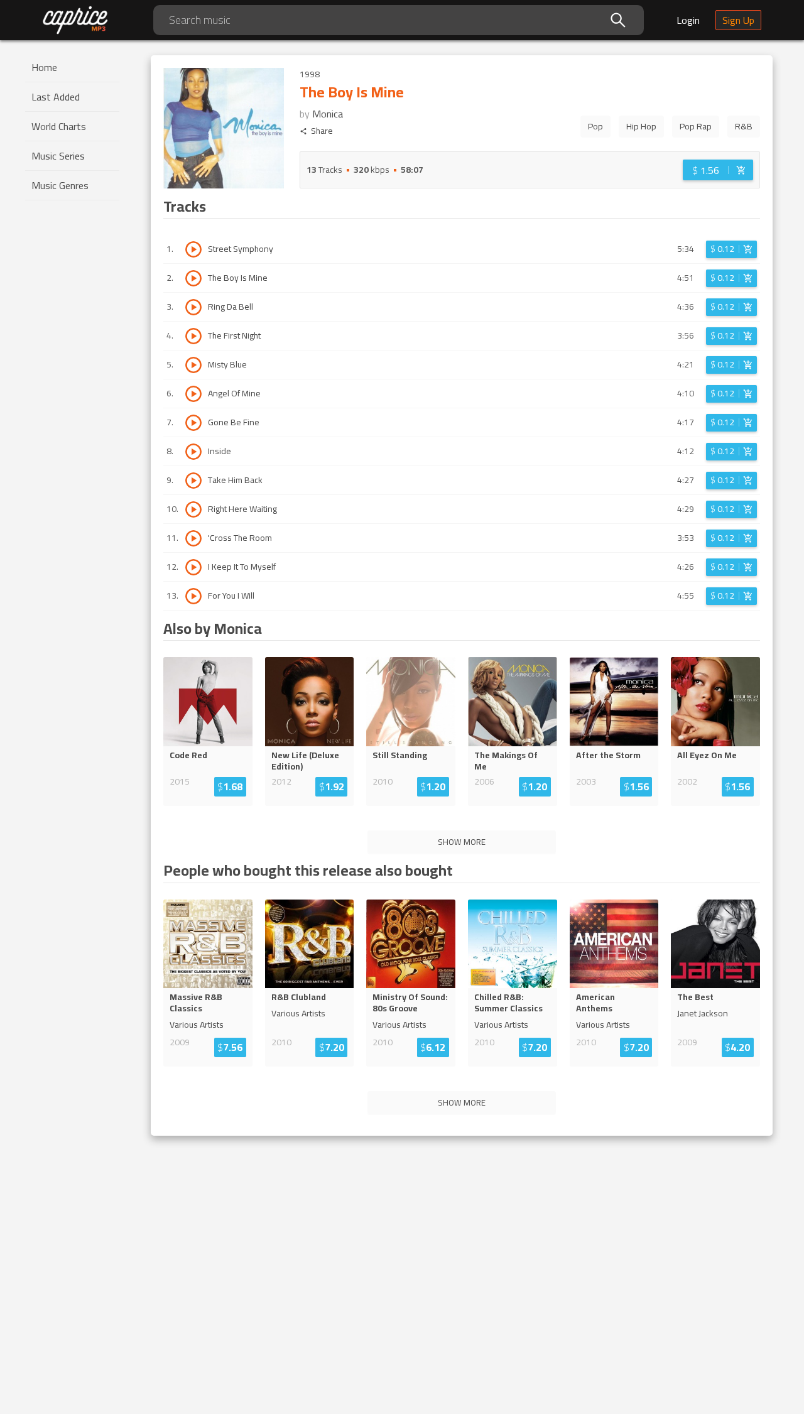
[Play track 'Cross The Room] (193, 538)
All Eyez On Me (707, 755)
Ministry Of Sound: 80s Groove (410, 1002)
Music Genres (60, 185)
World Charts (58, 126)
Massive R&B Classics (196, 1002)
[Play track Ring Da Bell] (193, 307)
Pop (595, 126)
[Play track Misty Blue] (193, 365)
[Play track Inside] (193, 451)
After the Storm (608, 755)
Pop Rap (696, 126)
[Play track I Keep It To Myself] (193, 567)
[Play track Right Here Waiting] (193, 509)
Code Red (188, 755)
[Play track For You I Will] (193, 596)
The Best (695, 997)
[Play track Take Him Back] (193, 480)
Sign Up (738, 20)
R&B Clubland (298, 997)
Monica (327, 113)
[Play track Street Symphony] (193, 249)
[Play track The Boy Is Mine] (193, 278)
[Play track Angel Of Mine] (193, 394)
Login (688, 20)
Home (44, 67)
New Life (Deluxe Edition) (305, 760)
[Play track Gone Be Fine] (193, 423)
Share (322, 131)
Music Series (58, 155)
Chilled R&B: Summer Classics (508, 1002)
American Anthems (595, 1002)
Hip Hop (641, 126)
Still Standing (399, 755)
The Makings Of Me (506, 760)
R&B (743, 126)
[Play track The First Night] (193, 336)
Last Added (55, 96)
